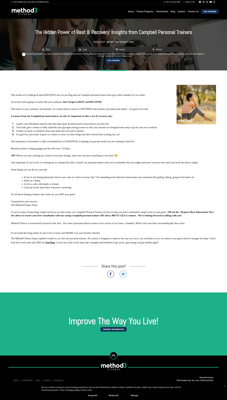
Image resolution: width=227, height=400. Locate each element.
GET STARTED (210, 11)
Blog (173, 11)
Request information (113, 329)
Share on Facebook (110, 274)
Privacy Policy (74, 390)
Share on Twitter (123, 274)
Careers (181, 11)
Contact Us (193, 11)
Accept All (92, 395)
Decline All (113, 395)
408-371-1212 (190, 2)
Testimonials (162, 11)
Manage (134, 395)
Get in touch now (173, 2)
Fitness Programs (144, 11)
